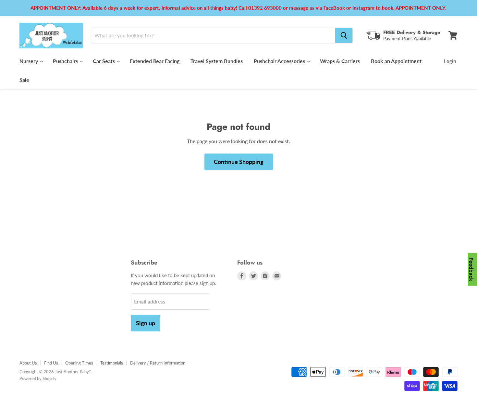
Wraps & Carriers (340, 61)
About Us (28, 362)
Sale (24, 80)
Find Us (51, 362)
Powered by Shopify (37, 378)
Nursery (29, 61)
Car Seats (104, 61)
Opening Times (79, 362)
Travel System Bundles (216, 61)
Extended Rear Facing (154, 61)
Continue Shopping (238, 161)
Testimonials (111, 362)
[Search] (343, 35)
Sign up (145, 323)
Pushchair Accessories (280, 61)
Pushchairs (66, 61)
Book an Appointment (396, 61)
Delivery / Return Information (157, 362)
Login (450, 61)
